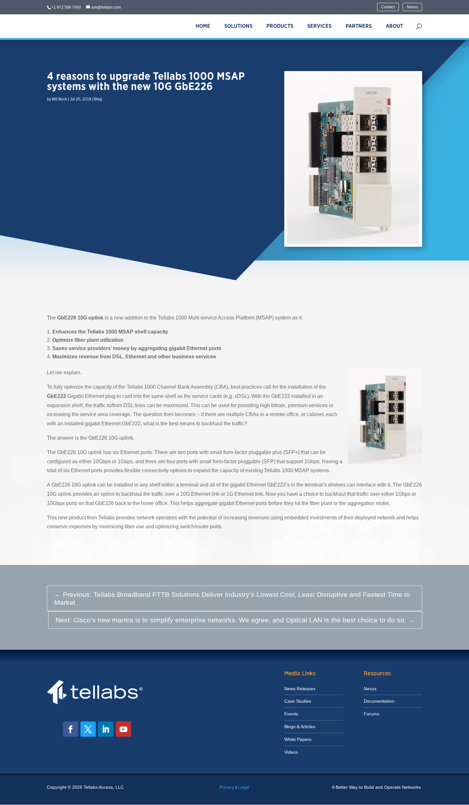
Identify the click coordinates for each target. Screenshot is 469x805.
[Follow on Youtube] (123, 729)
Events (291, 713)
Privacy (227, 787)
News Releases (300, 688)
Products (279, 26)
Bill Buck (59, 99)
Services (319, 26)
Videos (291, 752)
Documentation (379, 701)
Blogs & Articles (299, 726)
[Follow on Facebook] (70, 729)
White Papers (297, 739)
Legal (243, 787)
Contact (388, 7)
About (394, 26)
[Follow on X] (88, 729)
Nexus (412, 7)
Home (203, 26)
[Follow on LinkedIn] (105, 729)
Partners (359, 26)
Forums (371, 713)
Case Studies (297, 701)
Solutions (238, 26)
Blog (98, 99)
